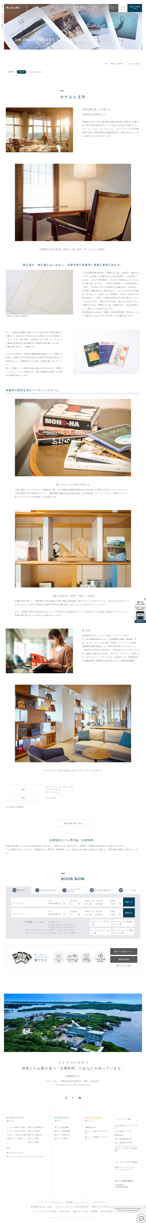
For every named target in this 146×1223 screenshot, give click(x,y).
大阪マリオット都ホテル (16, 1138)
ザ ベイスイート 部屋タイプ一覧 (123, 931)
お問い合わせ (64, 1211)
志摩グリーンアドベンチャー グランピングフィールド (125, 1168)
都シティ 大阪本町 (62, 1138)
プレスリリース (56, 1202)
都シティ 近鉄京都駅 (62, 1131)
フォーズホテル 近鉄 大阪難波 (126, 1162)
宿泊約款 (69, 1202)
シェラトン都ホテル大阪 (16, 1131)
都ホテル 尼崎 (33, 1138)
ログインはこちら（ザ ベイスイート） (64, 927)
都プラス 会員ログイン (123, 951)
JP (104, 8)
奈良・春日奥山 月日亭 (123, 1142)
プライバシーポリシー (100, 1202)
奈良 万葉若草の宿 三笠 (123, 1139)
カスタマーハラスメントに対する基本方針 (72, 1207)
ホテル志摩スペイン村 (123, 1131)
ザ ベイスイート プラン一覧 (100, 931)
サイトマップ (42, 1202)
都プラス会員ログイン (114, 8)
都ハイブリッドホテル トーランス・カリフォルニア (26, 1156)
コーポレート (53, 922)
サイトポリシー (82, 1202)
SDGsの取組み (107, 1211)
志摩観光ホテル (90, 1127)
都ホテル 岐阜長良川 (35, 1127)
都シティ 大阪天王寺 (62, 1135)
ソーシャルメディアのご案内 (44, 1211)
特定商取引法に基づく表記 (41, 1207)
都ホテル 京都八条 (35, 1135)
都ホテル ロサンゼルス (15, 1153)
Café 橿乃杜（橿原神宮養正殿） (122, 1186)
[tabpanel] (39, 130)
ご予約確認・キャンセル (33, 922)
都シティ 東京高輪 (62, 1127)
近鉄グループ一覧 (80, 1211)
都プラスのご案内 (123, 966)
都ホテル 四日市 (34, 1131)
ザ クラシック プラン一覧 (100, 922)
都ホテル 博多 (33, 1142)
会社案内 (94, 1211)
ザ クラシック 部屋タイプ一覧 (123, 922)
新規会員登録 (123, 959)
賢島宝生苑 (119, 1135)
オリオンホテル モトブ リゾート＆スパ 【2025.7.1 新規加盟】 (126, 1148)
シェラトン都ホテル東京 (16, 1127)
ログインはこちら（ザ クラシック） (63, 925)
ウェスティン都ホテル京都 (17, 1135)
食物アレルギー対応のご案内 (103, 1207)
